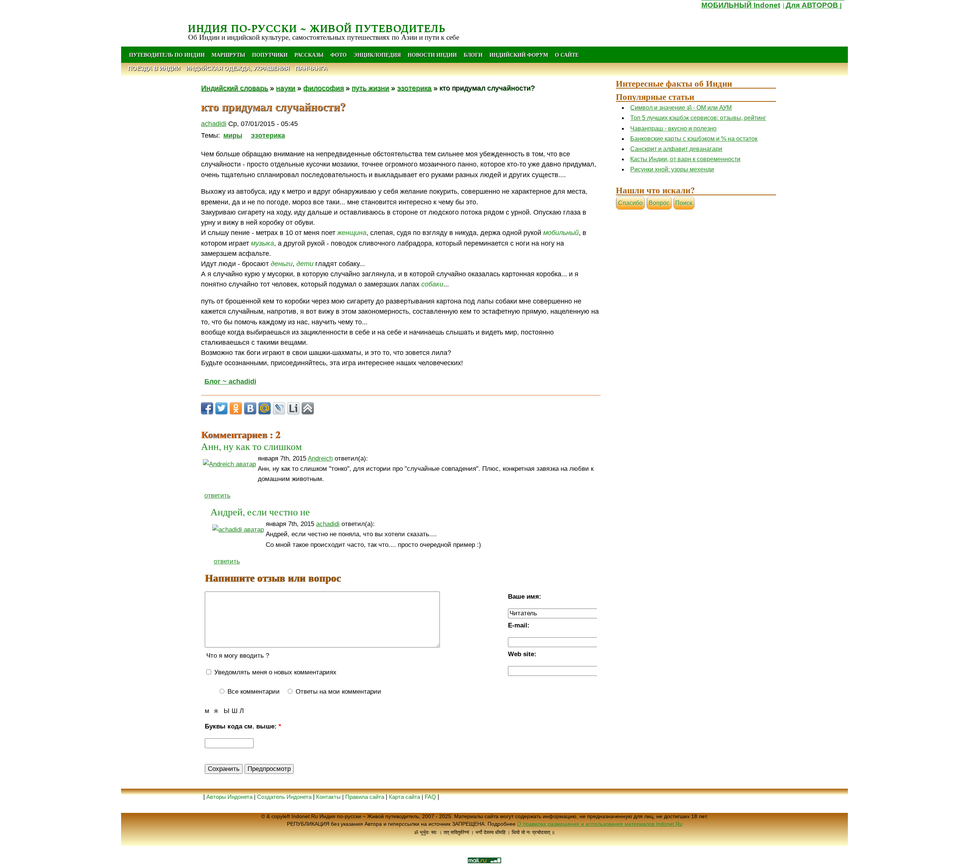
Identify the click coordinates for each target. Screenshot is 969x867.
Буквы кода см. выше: (243, 726)
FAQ (430, 797)
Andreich (320, 458)
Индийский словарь (234, 88)
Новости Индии (432, 55)
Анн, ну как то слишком (251, 446)
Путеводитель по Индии (167, 55)
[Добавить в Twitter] (221, 408)
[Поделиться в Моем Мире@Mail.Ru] (265, 408)
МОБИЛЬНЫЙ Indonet (740, 5)
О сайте (567, 55)
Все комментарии (253, 691)
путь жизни (370, 88)
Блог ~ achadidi (230, 381)
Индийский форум (518, 55)
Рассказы (309, 55)
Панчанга (311, 68)
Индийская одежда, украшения (238, 68)
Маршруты (228, 55)
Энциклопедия (377, 55)
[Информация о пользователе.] (229, 464)
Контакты (329, 797)
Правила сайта (364, 797)
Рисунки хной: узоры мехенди (672, 169)
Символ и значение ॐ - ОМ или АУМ (681, 107)
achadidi (213, 124)
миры (232, 135)
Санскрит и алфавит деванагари (676, 149)
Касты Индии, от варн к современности (685, 159)
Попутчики (270, 55)
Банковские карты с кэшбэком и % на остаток (693, 138)
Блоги (473, 55)
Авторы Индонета (229, 797)
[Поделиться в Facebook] (207, 408)
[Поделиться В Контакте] (250, 408)
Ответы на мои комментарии (337, 691)
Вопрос (659, 203)
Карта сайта (404, 797)
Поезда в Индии (154, 68)
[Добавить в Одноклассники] (236, 408)
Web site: (522, 654)
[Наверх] (308, 408)
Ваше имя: (524, 596)
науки (285, 88)
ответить (217, 495)
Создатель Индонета (284, 797)
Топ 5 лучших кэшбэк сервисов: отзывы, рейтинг (698, 118)
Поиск (683, 203)
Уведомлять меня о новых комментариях (274, 672)
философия (323, 88)
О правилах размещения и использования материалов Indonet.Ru (599, 824)
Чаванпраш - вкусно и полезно (673, 128)
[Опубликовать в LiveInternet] (293, 408)
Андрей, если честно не (260, 511)
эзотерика (414, 88)
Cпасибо (630, 203)
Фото (338, 55)
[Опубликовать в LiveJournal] (279, 408)
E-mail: (519, 625)
